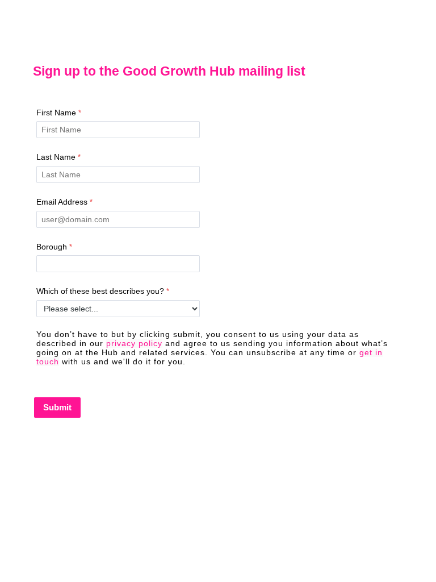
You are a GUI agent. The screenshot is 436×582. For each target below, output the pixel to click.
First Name (56, 112)
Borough (51, 246)
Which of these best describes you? (100, 291)
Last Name (56, 156)
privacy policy (134, 343)
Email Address (61, 201)
